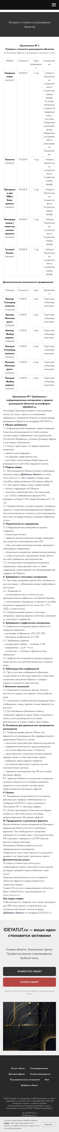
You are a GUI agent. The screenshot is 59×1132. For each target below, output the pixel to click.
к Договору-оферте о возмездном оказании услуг (29, 52)
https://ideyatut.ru (11, 477)
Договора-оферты (20, 414)
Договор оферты (17, 1074)
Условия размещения (40, 1074)
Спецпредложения (39, 1068)
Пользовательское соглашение (25, 1079)
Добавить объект (30, 474)
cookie (6, 1123)
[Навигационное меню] (54, 4)
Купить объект (18, 1068)
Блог (47, 1079)
